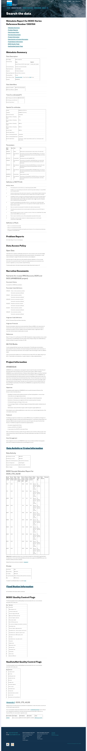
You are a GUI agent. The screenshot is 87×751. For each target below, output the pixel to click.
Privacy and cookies (55, 735)
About (44, 8)
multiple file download (35, 709)
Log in (73, 1)
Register (69, 1)
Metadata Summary (14, 27)
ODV (30, 77)
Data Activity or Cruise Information (18, 39)
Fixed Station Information (15, 41)
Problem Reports (13, 30)
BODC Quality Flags (13, 44)
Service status (78, 1)
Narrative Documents (14, 34)
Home (8, 8)
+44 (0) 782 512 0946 (13, 732)
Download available (19, 77)
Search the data (16, 8)
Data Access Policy (13, 32)
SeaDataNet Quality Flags (15, 46)
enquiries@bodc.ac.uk (14, 734)
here (25, 580)
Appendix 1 (26, 562)
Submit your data (28, 8)
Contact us (65, 1)
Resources (37, 8)
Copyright (53, 732)
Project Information (13, 37)
